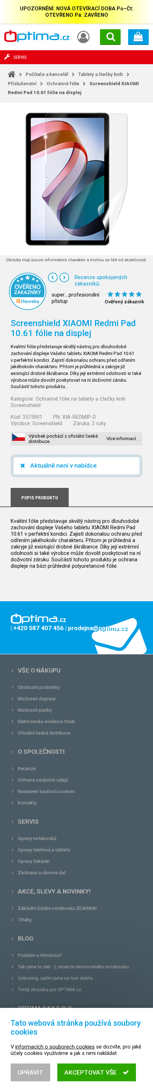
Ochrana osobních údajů (43, 780)
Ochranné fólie (63, 83)
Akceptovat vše (90, 1072)
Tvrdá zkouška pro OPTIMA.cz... (51, 989)
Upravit (30, 1072)
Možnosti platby (35, 710)
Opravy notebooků (37, 838)
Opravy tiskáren (34, 861)
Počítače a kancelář (47, 74)
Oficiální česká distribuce (44, 733)
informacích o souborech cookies (55, 1047)
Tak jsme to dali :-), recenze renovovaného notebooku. (74, 966)
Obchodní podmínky (39, 687)
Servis (28, 821)
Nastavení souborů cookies (46, 791)
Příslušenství (22, 83)
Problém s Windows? (40, 955)
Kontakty (27, 802)
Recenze (27, 768)
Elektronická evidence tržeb (46, 721)
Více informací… (122, 438)
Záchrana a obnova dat (42, 872)
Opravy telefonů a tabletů (44, 850)
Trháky (25, 919)
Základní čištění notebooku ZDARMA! (57, 908)
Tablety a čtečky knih (100, 74)
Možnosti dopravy (37, 698)
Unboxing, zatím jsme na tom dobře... (57, 978)
